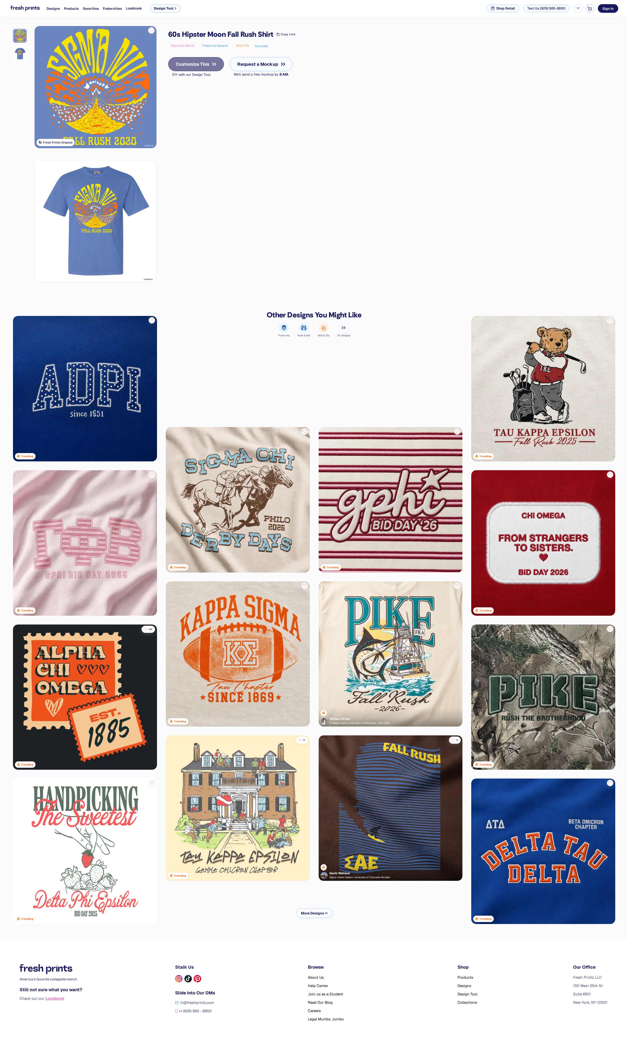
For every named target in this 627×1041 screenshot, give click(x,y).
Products (71, 8)
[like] (151, 30)
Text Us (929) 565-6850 (546, 8)
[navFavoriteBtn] (578, 8)
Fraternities (112, 8)
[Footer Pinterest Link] (197, 978)
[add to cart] (590, 8)
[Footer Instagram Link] (178, 978)
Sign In (608, 8)
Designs (53, 8)
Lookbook (134, 8)
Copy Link (288, 34)
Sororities (91, 8)
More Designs (312, 913)
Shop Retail (505, 8)
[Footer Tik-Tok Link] (188, 978)
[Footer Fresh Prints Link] (51, 969)
